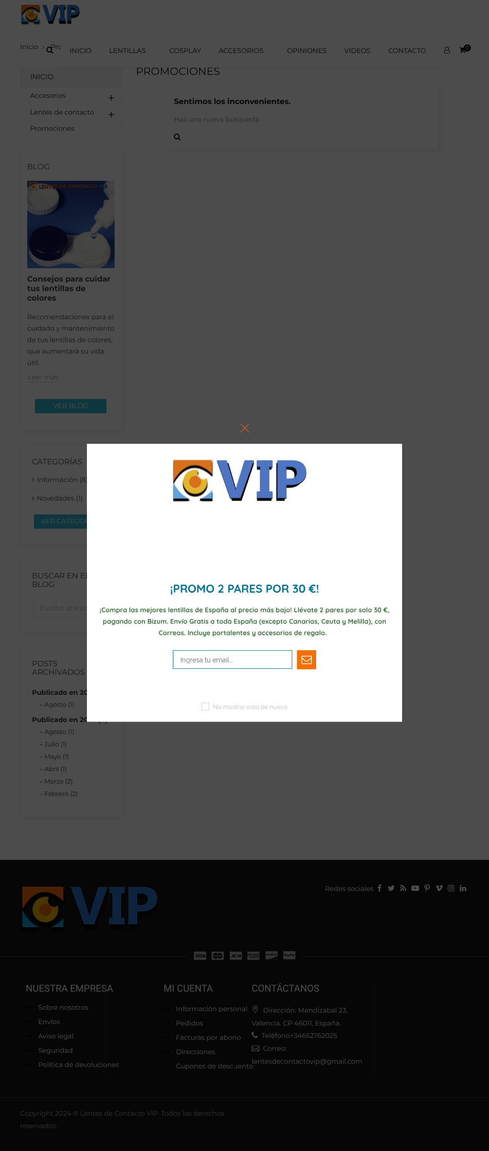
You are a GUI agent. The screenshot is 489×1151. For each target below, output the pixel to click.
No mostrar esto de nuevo (250, 707)
